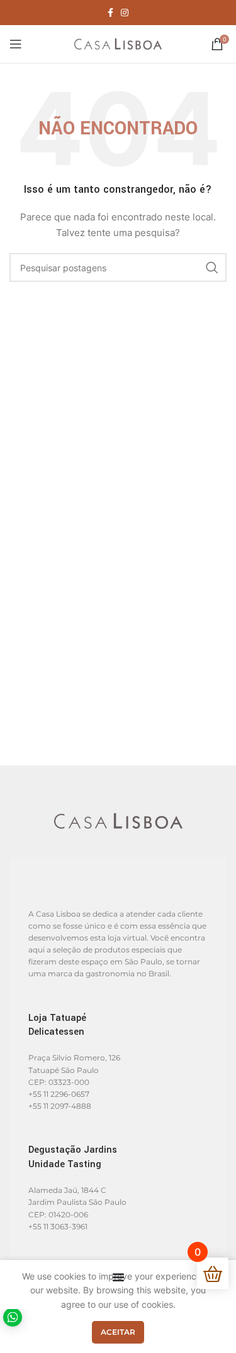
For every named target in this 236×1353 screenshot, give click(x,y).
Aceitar (118, 1332)
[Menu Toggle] (118, 1277)
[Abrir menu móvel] (15, 44)
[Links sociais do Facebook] (110, 12)
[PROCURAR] (212, 267)
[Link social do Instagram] (124, 12)
